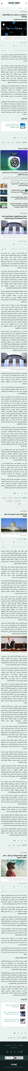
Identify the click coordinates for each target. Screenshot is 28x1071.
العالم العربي (9, 499)
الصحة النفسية (11, 1036)
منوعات (19, 1036)
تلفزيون (19, 844)
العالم (14, 6)
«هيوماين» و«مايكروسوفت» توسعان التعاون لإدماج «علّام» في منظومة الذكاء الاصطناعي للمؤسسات (19, 204)
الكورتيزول (24, 990)
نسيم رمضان (21, 41)
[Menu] (26, 2)
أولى (8, 141)
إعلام (13, 844)
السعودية (4, 497)
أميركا (3, 141)
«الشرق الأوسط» (22, 240)
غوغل (12, 141)
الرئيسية (25, 6)
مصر (9, 844)
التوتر (25, 941)
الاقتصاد (7, 6)
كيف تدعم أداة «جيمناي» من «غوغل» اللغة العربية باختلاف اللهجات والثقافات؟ (12, 124)
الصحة (10, 497)
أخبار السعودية (17, 497)
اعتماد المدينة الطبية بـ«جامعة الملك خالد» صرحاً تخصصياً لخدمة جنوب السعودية (14, 216)
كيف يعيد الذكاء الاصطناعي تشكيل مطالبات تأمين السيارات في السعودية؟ (19, 190)
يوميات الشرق (23, 10)
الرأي (11, 6)
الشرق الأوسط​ (19, 6)
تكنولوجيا (18, 141)
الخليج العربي (17, 499)
